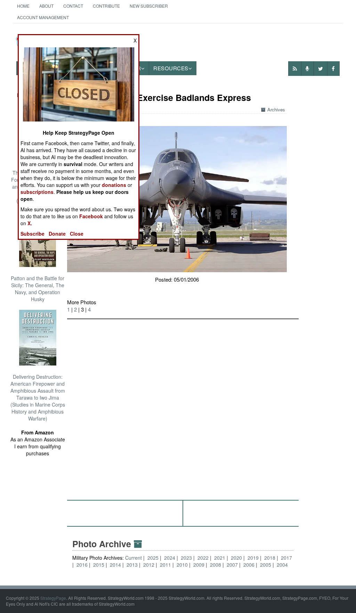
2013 (132, 564)
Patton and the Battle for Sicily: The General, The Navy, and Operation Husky (37, 288)
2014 (115, 564)
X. (29, 223)
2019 (253, 557)
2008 (215, 564)
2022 (203, 557)
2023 (186, 557)
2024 (169, 557)
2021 (219, 557)
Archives (276, 109)
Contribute (106, 6)
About (46, 6)
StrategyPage (53, 598)
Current (134, 557)
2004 (282, 564)
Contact (73, 6)
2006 (248, 564)
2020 (236, 557)
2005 (265, 564)
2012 (148, 564)
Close (76, 233)
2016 (82, 564)
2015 (98, 564)
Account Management (43, 17)
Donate (57, 233)
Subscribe (32, 233)
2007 (232, 564)
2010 (182, 564)
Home (23, 6)
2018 (269, 557)
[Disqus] (183, 406)
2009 (198, 564)
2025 (153, 557)
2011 (165, 564)
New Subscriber (149, 6)
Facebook (91, 216)
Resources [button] (170, 68)
